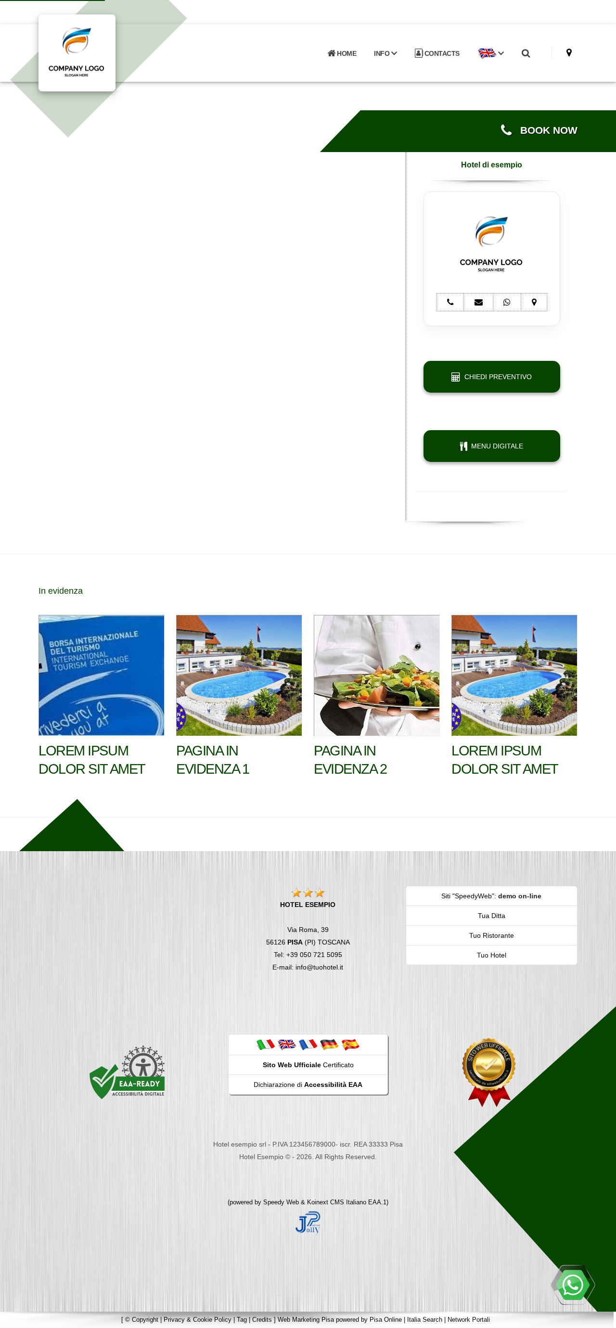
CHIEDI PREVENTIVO (496, 377)
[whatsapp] (573, 1285)
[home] (102, 52)
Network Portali (469, 1319)
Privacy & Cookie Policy (197, 1319)
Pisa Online (386, 1319)
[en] (286, 1044)
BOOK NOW (545, 130)
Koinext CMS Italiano (337, 1202)
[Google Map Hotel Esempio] (569, 53)
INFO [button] (382, 53)
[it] (265, 1044)
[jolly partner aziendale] (308, 1222)
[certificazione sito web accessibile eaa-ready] (127, 1072)
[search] (525, 53)
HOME (346, 53)
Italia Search (424, 1319)
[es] (350, 1044)
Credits (262, 1319)
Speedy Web (281, 1202)
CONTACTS (441, 53)
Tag (242, 1319)
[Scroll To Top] (599, 1317)
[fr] (308, 1044)
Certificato (308, 1065)
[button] (490, 53)
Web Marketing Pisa (306, 1319)
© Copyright (141, 1319)
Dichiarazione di (308, 1084)
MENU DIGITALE (495, 446)
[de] (329, 1044)
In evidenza (60, 591)
